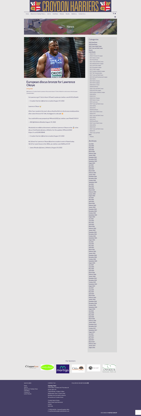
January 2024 (92, 194)
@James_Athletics (46, 130)
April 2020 (91, 270)
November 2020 (93, 257)
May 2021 (91, 245)
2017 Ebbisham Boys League (96, 63)
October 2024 (92, 180)
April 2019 (91, 293)
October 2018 (92, 305)
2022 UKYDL (93, 125)
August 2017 (92, 332)
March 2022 (92, 226)
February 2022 (92, 228)
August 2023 (92, 195)
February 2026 (92, 153)
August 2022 (92, 216)
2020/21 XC (93, 113)
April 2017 (91, 339)
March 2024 (92, 190)
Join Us (49, 14)
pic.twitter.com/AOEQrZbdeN (68, 97)
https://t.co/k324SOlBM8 (36, 132)
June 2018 (91, 313)
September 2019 (93, 284)
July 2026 (91, 144)
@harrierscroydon (54, 141)
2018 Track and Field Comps (96, 88)
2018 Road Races (94, 86)
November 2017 (93, 326)
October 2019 (92, 282)
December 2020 (93, 255)
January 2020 (92, 276)
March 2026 (92, 151)
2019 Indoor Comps (94, 100)
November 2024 (93, 178)
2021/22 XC (93, 119)
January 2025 (92, 174)
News (90, 134)
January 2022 (92, 230)
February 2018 (92, 320)
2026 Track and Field (95, 132)
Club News (55, 14)
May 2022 (91, 222)
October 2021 (92, 236)
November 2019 (93, 280)
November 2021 (93, 234)
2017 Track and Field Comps (96, 61)
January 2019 (92, 299)
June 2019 (91, 290)
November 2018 (93, 303)
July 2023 (91, 197)
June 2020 (91, 266)
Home (27, 14)
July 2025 (91, 165)
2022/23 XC (93, 127)
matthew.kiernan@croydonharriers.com (59, 411)
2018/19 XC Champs (95, 98)
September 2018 (93, 307)
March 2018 (92, 318)
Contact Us (81, 14)
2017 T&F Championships (96, 73)
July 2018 (91, 311)
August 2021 (92, 240)
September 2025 (93, 161)
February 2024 (92, 192)
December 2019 (93, 278)
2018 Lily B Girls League (95, 90)
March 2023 (92, 203)
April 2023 (91, 201)
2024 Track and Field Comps (96, 48)
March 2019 (92, 295)
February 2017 (92, 343)
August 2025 (92, 163)
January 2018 (92, 322)
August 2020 (92, 263)
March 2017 (92, 341)
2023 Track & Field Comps (95, 46)
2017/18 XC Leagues (95, 82)
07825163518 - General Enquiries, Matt (59, 409)
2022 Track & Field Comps (96, 123)
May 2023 (91, 199)
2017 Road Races (94, 59)
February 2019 (92, 297)
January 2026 (92, 155)
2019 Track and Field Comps (96, 104)
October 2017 (92, 328)
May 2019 (91, 291)
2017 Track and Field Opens (96, 75)
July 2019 (91, 288)
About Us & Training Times (37, 14)
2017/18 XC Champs (95, 81)
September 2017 (93, 330)
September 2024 (93, 182)
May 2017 (91, 338)
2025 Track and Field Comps (96, 129)
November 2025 (93, 159)
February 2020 (92, 274)
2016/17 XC (93, 54)
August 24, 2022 (57, 147)
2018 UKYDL (93, 94)
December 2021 (93, 232)
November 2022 (93, 211)
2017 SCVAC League (95, 69)
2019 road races (94, 102)
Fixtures (62, 14)
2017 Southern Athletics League (97, 71)
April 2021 (91, 247)
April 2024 (91, 188)
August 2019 (92, 286)
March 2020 (92, 272)
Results (68, 14)
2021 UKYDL (93, 117)
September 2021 (93, 238)
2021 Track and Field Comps (96, 115)
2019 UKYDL (93, 105)
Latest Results (92, 52)
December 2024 (93, 176)
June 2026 (91, 145)
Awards (91, 50)
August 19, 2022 (59, 101)
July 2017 (91, 334)
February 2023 (92, 205)
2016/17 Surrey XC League (96, 55)
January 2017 (92, 345)
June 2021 (91, 243)
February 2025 (92, 172)
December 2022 (93, 209)
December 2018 (93, 301)
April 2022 (91, 224)
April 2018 (91, 316)
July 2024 (91, 184)
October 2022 (92, 213)
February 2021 (92, 251)
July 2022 (91, 218)
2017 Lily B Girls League (95, 65)
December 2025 (93, 157)
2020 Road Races (94, 109)
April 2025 (91, 168)
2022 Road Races (94, 121)
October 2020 (92, 259)
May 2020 (91, 268)
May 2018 (91, 314)
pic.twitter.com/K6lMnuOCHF (60, 144)
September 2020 (93, 261)
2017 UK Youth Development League (98, 77)
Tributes (92, 136)
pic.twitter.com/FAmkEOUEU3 (68, 118)
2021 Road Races (93, 42)
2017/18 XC (93, 79)
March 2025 (92, 170)
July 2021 (91, 242)
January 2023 (92, 207)
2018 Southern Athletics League (97, 92)
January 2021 (92, 253)
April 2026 (91, 149)
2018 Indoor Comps (94, 84)
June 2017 (91, 336)
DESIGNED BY (109, 412)
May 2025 (91, 167)
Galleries (73, 14)
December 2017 (93, 324)
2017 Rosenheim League (95, 67)
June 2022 (91, 220)
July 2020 (91, 265)
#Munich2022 (54, 118)
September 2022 (93, 215)
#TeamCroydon (54, 97)
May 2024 (91, 186)
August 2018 (92, 309)
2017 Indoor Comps (94, 57)
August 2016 (92, 347)
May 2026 (91, 147)
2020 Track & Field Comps (96, 111)
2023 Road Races (93, 44)
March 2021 (92, 249)
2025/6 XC (92, 130)
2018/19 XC (93, 96)
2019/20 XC (93, 107)
